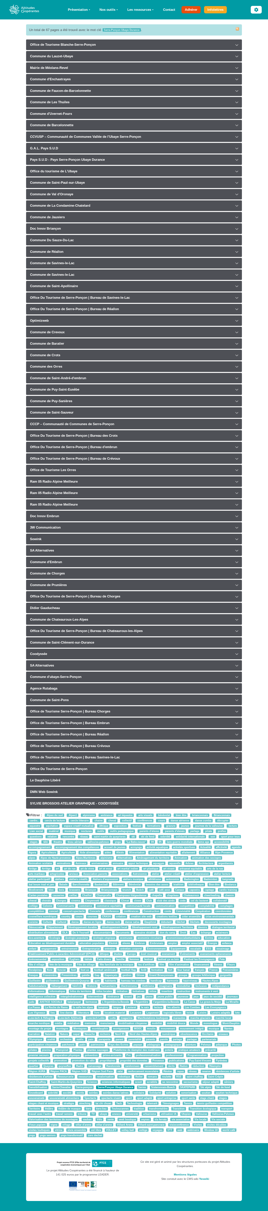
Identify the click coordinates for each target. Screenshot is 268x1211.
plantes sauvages (97, 1049)
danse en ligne (92, 922)
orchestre (65, 1039)
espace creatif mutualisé (78, 825)
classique (110, 900)
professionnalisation (148, 1055)
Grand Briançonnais (161, 975)
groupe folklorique (203, 975)
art (57, 868)
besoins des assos (157, 884)
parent (119, 1039)
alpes (32, 858)
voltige (143, 1130)
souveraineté (36, 1098)
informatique (57, 991)
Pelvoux (206, 1044)
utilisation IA (168, 1114)
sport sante (188, 1098)
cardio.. (34, 820)
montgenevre (121, 1028)
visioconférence (179, 1124)
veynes (145, 1119)
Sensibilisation (38, 1087)
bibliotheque (196, 884)
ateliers (59, 879)
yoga (117, 841)
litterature (83, 1012)
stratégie (69, 1103)
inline (152, 991)
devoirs (202, 927)
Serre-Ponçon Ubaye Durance (115, 1087)
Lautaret (131, 1007)
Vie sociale (218, 1119)
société (67, 1092)
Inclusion (201, 986)
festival (136, 825)
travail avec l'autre (40, 1114)
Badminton (210, 879)
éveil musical (149, 954)
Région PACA (58, 1071)
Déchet (181, 922)
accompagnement (39, 847)
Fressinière (50, 975)
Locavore (135, 1012)
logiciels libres (172, 1012)
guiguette (225, 975)
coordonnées (223, 911)
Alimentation (137, 852)
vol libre (96, 1130)
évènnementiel (37, 959)
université (132, 1114)
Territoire (34, 1108)
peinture (191, 1044)
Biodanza (230, 884)
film (162, 964)
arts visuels (145, 815)
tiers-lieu (101, 1108)
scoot (138, 1081)
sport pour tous (230, 836)
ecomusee (126, 937)
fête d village (36, 964)
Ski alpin (205, 1087)
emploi (172, 943)
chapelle (157, 895)
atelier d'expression (197, 873)
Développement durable (82, 927)
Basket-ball (101, 884)
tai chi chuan (103, 1103)
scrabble (152, 1081)
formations (153, 825)
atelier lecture (222, 873)
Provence (158, 1060)
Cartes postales (38, 895)
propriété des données (133, 1060)
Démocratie (36, 927)
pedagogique (173, 1044)
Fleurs (231, 964)
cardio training (228, 890)
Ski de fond (223, 1087)
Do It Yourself (81, 932)
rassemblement (154, 1066)
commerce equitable (109, 905)
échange (206, 932)
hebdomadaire (37, 986)
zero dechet (95, 1135)
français (199, 970)
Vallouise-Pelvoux (223, 1114)
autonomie (172, 879)
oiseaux (223, 1034)
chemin (229, 895)
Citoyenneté (92, 900)
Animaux (81, 863)
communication (165, 905)
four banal (183, 970)
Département (55, 927)
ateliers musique (133, 879)
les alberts (173, 1007)
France (213, 970)
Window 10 (211, 1130)
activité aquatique (157, 847)
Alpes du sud (54, 815)
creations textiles (167, 916)
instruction (183, 991)
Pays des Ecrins (118, 1044)
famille (120, 959)
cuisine (33, 922)
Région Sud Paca (102, 1071)
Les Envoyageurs (215, 1007)
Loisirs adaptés (220, 1012)
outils (100, 831)
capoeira (194, 890)
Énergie (212, 943)
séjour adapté (210, 1081)
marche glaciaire (200, 1017)
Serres (142, 1087)
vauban (87, 1119)
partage (194, 831)
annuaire (118, 863)
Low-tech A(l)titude (70, 1017)
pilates (33, 1049)
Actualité (205, 847)
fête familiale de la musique (116, 964)
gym (97, 980)
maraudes (179, 1017)
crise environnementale (220, 916)
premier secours (39, 1055)
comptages (226, 905)
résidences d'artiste (227, 1071)
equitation (51, 825)
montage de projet (40, 1028)
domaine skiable (145, 932)
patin (82, 1044)
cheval (112, 820)
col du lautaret (199, 900)
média (58, 1023)
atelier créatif (172, 873)
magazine (126, 1017)
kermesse (91, 1002)
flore (49, 970)
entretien (110, 948)
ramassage (94, 1066)
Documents (122, 932)
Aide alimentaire (90, 852)
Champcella (104, 895)
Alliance (205, 852)
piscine (46, 1049)
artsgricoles (57, 873)
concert (53, 911)
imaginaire (165, 986)
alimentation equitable (163, 852)
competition (187, 905)
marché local (223, 1017)
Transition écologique (203, 1108)
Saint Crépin (215, 1076)
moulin (151, 1028)
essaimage (222, 948)
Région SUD (79, 1071)
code (183, 900)
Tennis (188, 1103)
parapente (104, 1039)
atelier (155, 873)
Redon (184, 1066)
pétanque (221, 1044)
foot (73, 970)
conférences (144, 820)
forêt (143, 970)
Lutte (113, 1017)
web (179, 1130)
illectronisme (129, 986)
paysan (137, 1044)
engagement (48, 948)
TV (93, 1114)
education (224, 937)
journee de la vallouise (208, 825)
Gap (97, 975)
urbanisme (149, 1114)
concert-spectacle (74, 911)
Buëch (140, 890)
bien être (180, 815)
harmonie (172, 980)
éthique (103, 825)
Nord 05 (119, 1034)
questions (35, 836)
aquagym (158, 863)
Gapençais (111, 975)
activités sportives (184, 847)
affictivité (221, 847)
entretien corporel (131, 948)
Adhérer (191, 9)
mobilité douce (176, 1023)
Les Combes (192, 1007)
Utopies (186, 1114)
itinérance (113, 996)
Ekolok (113, 943)
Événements (187, 954)
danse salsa (132, 922)
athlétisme (154, 879)
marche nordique (39, 1023)
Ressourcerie (65, 1076)
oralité (51, 1039)
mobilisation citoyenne (133, 1023)
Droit (183, 932)
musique (69, 831)
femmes (134, 959)
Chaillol (87, 895)
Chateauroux (191, 895)
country (65, 916)
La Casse (189, 1002)
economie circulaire (150, 937)
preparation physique (67, 1055)
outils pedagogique (121, 831)
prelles (221, 831)
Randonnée (113, 1066)
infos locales (104, 991)
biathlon (178, 884)
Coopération (202, 911)
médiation (73, 1023)
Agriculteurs (48, 852)
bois (61, 890)
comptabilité (206, 905)
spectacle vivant (111, 1098)
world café (228, 1130)
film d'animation (179, 964)
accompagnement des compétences (77, 847)
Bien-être (214, 884)
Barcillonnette (81, 884)
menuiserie (107, 1023)
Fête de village (86, 964)
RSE (178, 1076)
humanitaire (108, 986)
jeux (196, 996)
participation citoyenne (43, 1044)
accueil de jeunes (114, 847)
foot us (85, 970)
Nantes (228, 1028)
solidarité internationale (190, 836)
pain (90, 1039)
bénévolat (163, 815)
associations (120, 873)
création (121, 916)
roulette (166, 1076)
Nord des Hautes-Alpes (143, 1034)
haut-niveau (190, 980)
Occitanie (207, 1034)
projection (217, 1055)
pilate (208, 831)
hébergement (59, 986)
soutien (206, 1092)
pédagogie (153, 1044)
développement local (114, 927)
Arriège (46, 868)
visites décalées (216, 1124)
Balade (63, 884)
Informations (36, 991)
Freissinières (230, 970)
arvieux (73, 873)
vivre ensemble (76, 1130)
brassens (74, 890)
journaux (232, 996)
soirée (80, 1092)
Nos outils (107, 9)
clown (137, 900)
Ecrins (209, 937)
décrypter (222, 820)
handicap (156, 980)
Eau (193, 932)
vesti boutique (127, 1119)
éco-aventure (36, 937)
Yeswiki (204, 1178)
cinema (75, 900)
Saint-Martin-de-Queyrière (66, 1081)
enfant (32, 948)
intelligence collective (42, 996)
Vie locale (200, 1119)
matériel (53, 831)
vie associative (181, 1119)
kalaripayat (74, 1002)
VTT (169, 1130)
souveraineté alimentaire (64, 1098)
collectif (126, 820)
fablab (88, 959)
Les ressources (139, 9)
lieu (52, 1012)
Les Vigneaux (37, 1012)
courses (92, 916)
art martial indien (127, 868)
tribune (82, 1114)
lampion (103, 1007)
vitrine (58, 1130)
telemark (152, 1103)
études (118, 954)
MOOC (138, 1028)
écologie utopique (104, 937)
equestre (34, 825)
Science (92, 1081)
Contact (169, 9)
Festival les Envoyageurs (199, 959)
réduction (198, 1066)
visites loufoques (39, 1130)
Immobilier (183, 986)
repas (180, 1071)
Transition (178, 1108)
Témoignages (170, 1103)
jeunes (184, 825)
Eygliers (74, 959)
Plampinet (62, 1049)
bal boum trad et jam (41, 884)
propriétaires (107, 1060)
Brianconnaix (221, 815)
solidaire (139, 1092)
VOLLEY (111, 1130)
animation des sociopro (206, 858)
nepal (76, 1034)
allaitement (188, 852)
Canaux (179, 890)
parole (164, 1039)
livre (96, 1012)
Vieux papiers (37, 1124)
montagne (62, 1028)
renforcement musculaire (143, 1071)
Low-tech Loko (96, 1017)
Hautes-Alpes (210, 980)
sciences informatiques (116, 1081)
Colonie (47, 905)
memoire (90, 1023)
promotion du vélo (83, 1060)
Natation (50, 1034)
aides (108, 852)
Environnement (156, 948)
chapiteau (173, 895)
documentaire (102, 932)
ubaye (103, 1114)
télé (45, 841)
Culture (47, 922)
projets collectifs (39, 1060)
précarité (210, 1049)
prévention (91, 1055)
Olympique (35, 1039)
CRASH (106, 916)
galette (86, 975)
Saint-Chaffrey (37, 1081)
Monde (194, 1023)
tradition (139, 1108)
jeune (149, 996)
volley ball (127, 1130)
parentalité (134, 1039)
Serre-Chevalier (61, 1087)
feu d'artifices (146, 964)
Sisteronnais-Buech (163, 1087)
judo (31, 1002)
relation (52, 836)
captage (209, 890)
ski (133, 836)
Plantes (77, 1049)
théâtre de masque (69, 1108)
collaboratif (220, 900)
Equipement (178, 948)
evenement (168, 954)
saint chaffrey (195, 1076)
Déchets (195, 922)
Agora (32, 852)
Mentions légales (185, 1174)
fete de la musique (60, 964)
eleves (126, 943)
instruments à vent (206, 991)
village (66, 1124)
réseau (83, 836)
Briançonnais (109, 890)
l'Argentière (141, 1002)
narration (34, 1034)
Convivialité (183, 911)
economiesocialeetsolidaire (183, 937)
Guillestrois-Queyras (77, 980)
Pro (128, 1055)
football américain (105, 970)
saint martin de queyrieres (109, 836)
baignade (227, 879)
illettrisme (148, 986)
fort (170, 970)
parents (150, 1039)
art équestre (124, 815)
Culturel (61, 922)
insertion (166, 991)
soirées (93, 1092)
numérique (168, 1034)
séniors (228, 1081)
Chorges (61, 900)
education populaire (91, 943)
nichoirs (105, 1034)
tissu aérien (74, 841)
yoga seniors (48, 1135)
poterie (169, 1049)
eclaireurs (222, 932)
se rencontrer (170, 1081)
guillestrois (52, 980)
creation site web (141, 916)
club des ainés (166, 900)
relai (120, 1071)
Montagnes (80, 1028)
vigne (54, 1124)
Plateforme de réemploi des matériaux (136, 1049)
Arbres (189, 863)
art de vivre (87, 868)
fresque (33, 975)
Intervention (95, 996)
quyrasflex (64, 1066)
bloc (51, 890)
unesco (116, 1114)
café (151, 890)
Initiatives (138, 991)
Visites (198, 1124)
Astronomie (140, 873)
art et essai (105, 868)
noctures (86, 831)
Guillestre (35, 980)
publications (176, 1060)
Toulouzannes (120, 1108)
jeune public (165, 996)
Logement (152, 1012)
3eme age (203, 841)
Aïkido (120, 852)
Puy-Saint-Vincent (200, 1060)
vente (110, 1119)
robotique (124, 1076)
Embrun (140, 943)
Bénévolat (135, 884)
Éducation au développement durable (51, 943)
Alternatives (124, 858)
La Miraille (232, 1002)
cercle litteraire (79, 820)
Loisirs (202, 1012)
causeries (58, 895)
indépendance (220, 986)
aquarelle (174, 863)
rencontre (68, 836)
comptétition (36, 911)
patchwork (68, 1044)
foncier (61, 970)
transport (226, 1108)
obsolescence (188, 1034)
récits (171, 1066)
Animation (180, 858)
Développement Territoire (177, 927)
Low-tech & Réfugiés (41, 1017)
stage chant (207, 1098)
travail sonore (64, 1114)
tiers (88, 1108)
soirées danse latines (116, 1092)
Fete (222, 959)
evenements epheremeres (215, 954)
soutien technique (226, 1092)
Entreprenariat (91, 948)
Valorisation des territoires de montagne (53, 1119)
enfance (227, 943)
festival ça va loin (168, 959)
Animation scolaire (40, 863)
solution (171, 1092)
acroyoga (136, 847)
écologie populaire (76, 937)
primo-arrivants (112, 1055)
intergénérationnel (71, 996)
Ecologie (54, 937)
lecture (232, 825)
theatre (57, 841)
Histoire (91, 986)
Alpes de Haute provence (55, 858)
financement (201, 964)
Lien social (36, 831)
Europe (131, 954)
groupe (183, 975)
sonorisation (188, 1092)
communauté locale (138, 905)
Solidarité (155, 1092)
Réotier (167, 1071)
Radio (79, 1066)
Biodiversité (36, 890)
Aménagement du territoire (153, 858)
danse (75, 922)
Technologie (134, 1103)
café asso (164, 890)
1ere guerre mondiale (179, 841)
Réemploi (215, 1066)
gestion (126, 975)
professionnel (174, 1055)
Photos (236, 1044)
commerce (86, 905)
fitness (218, 964)
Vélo (99, 1119)
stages (33, 841)
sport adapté (144, 1098)
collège (33, 905)
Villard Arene (125, 1124)
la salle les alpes (83, 1007)
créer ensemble (191, 916)
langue (117, 1007)
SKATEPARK (187, 1087)
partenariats (209, 1039)
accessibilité (221, 841)
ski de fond (147, 836)
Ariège (33, 868)
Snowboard (36, 1092)
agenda (236, 847)
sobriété (165, 836)
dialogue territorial (223, 927)
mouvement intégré (191, 1028)
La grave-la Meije (210, 1002)
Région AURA (37, 1071)
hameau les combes (133, 980)
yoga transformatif (72, 1135)
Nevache (90, 1034)
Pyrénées (221, 1060)
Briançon (90, 890)
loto (237, 1012)
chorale (46, 900)
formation (157, 970)
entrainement (69, 948)
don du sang (167, 932)
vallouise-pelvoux (98, 841)
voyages (157, 1130)
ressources (85, 1076)
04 (152, 841)
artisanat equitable (191, 868)
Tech (119, 1103)
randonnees (132, 1066)
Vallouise (201, 1114)
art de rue (70, 868)
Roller (139, 1076)
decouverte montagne (218, 922)
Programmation (197, 1055)
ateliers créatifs (78, 879)
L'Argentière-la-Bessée (115, 1002)
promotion (60, 1060)
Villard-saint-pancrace (151, 1124)
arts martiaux (37, 873)
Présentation (78, 9)
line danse (66, 1012)
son (212, 836)
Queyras (48, 1066)
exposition (120, 825)
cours (161, 820)
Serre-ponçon (84, 1087)
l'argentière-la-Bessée (166, 1002)
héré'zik (77, 986)
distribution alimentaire (43, 932)
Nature (64, 1034)
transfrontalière (158, 1108)
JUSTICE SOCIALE (50, 1002)
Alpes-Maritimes (85, 858)
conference (112, 911)
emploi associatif (192, 943)
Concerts (95, 911)
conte (167, 911)
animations (63, 863)
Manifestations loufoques (153, 1017)
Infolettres (215, 9)
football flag (128, 970)
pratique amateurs (189, 1049)
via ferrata (161, 1119)
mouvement (168, 1028)
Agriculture (68, 852)
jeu (139, 996)
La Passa (34, 1007)
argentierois (225, 863)
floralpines (35, 970)
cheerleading (212, 895)
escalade (195, 948)
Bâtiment (118, 884)
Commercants (65, 905)
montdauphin (100, 1028)
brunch (126, 890)
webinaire (193, 1130)
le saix (145, 1007)
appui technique (138, 863)
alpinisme (88, 815)
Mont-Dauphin (231, 1023)
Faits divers (104, 959)
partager (192, 1039)
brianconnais (199, 815)
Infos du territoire (80, 991)
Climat (125, 900)
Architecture (206, 863)
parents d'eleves (149, 831)
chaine (98, 820)
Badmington (191, 879)
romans (152, 1076)
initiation (122, 991)
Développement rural (145, 927)
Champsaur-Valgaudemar (131, 895)
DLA (64, 932)
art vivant (168, 868)
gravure (170, 825)
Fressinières (69, 975)
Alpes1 (72, 815)
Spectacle (90, 1098)
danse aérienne (179, 820)
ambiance (106, 815)
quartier (33, 1066)
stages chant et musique (43, 1103)
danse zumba (202, 820)
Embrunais (156, 943)
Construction (151, 911)
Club (149, 900)
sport (129, 1098)
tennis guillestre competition (214, 1103)
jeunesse (183, 996)
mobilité (157, 1023)
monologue (210, 1023)
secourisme (190, 1081)
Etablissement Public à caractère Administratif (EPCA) (62, 954)
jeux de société (213, 996)
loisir (190, 1012)
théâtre (49, 1108)
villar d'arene (83, 1124)
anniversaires (99, 863)
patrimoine (97, 1044)
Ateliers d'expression (105, 879)
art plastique (150, 868)
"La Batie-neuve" (136, 841)
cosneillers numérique (42, 916)
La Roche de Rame (56, 1007)
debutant (166, 922)
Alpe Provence (224, 852)
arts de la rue (215, 868)
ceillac (73, 895)
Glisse (140, 975)
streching (84, 1103)
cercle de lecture (54, 820)
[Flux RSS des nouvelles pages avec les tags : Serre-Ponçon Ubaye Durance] (237, 28)
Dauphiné (150, 922)
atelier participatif (39, 879)
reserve (206, 1071)
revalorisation (105, 1076)
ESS (208, 948)
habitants (110, 980)
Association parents (95, 873)
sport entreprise (166, 1098)
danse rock (113, 922)
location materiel (115, 1012)
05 (160, 841)
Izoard (128, 996)
